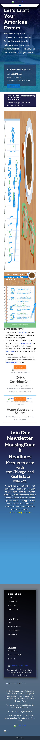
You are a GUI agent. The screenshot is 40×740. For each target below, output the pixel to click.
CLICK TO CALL (14, 86)
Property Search (13, 609)
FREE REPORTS (20, 399)
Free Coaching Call (14, 655)
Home (10, 597)
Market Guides (13, 634)
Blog (9, 622)
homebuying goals (12, 362)
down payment (26, 343)
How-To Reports (13, 630)
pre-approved (10, 351)
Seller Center (12, 605)
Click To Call (12, 659)
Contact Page (12, 651)
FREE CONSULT (20, 367)
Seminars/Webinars (14, 626)
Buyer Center (12, 601)
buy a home (23, 332)
